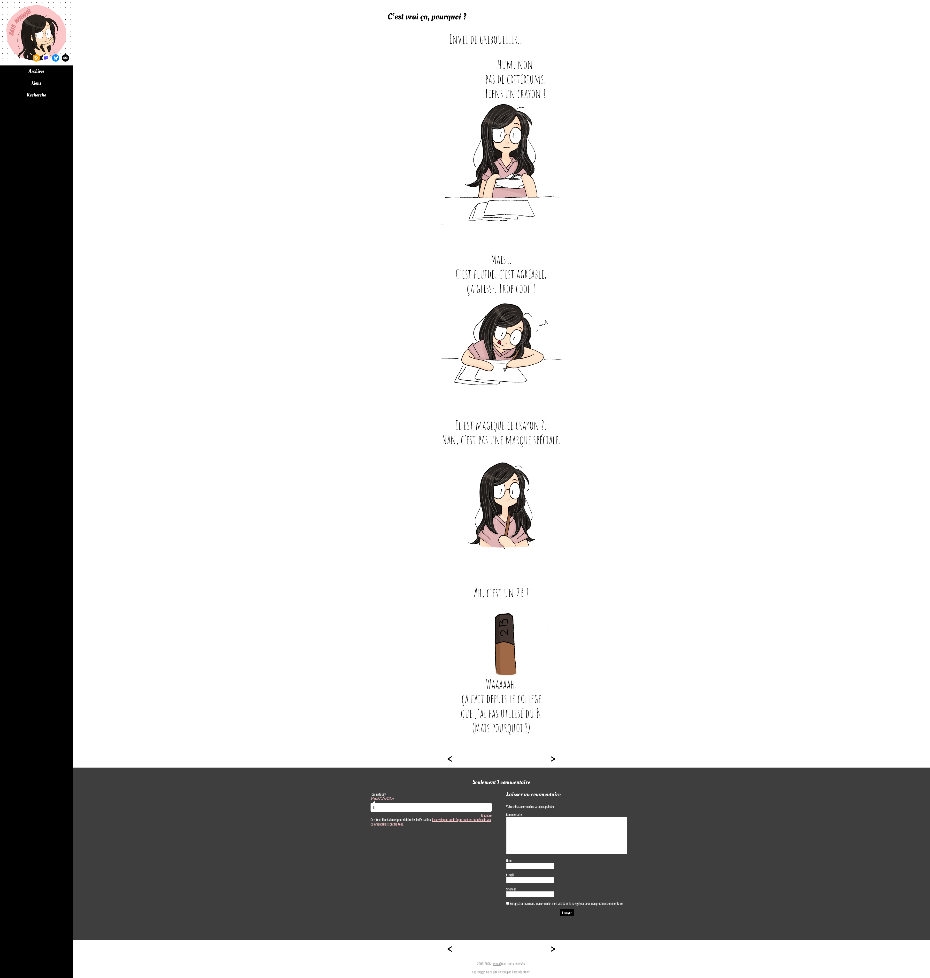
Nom (509, 860)
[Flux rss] (36, 58)
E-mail (510, 875)
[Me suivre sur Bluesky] (55, 58)
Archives (36, 71)
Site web (511, 889)
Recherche (36, 95)
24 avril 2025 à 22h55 (382, 798)
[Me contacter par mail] (65, 58)
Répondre (486, 815)
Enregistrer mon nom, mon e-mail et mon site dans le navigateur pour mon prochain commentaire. (566, 903)
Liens (36, 83)
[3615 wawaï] (36, 33)
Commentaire (514, 814)
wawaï (497, 964)
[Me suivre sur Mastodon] (46, 58)
